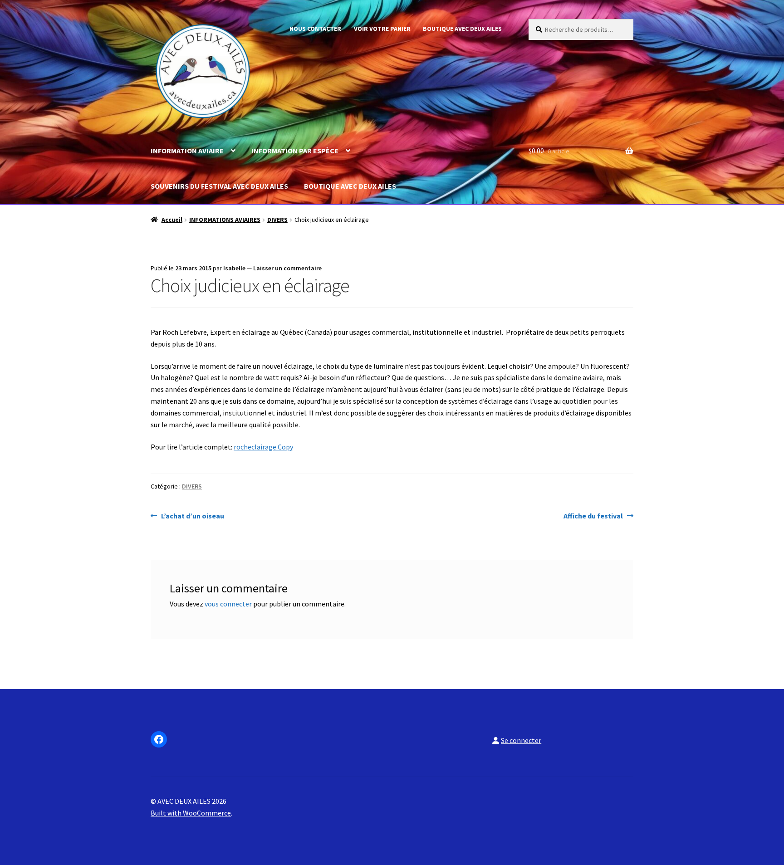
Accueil (172, 219)
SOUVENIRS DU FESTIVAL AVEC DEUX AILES (219, 186)
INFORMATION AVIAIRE (187, 150)
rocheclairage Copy (263, 446)
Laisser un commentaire (287, 268)
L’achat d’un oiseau (192, 516)
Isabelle (234, 268)
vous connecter (228, 603)
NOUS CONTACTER (315, 28)
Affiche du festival (593, 516)
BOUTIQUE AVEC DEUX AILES (462, 28)
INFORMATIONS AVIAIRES (224, 219)
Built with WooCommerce (191, 812)
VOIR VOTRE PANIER (382, 28)
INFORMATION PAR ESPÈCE (294, 150)
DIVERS (277, 219)
